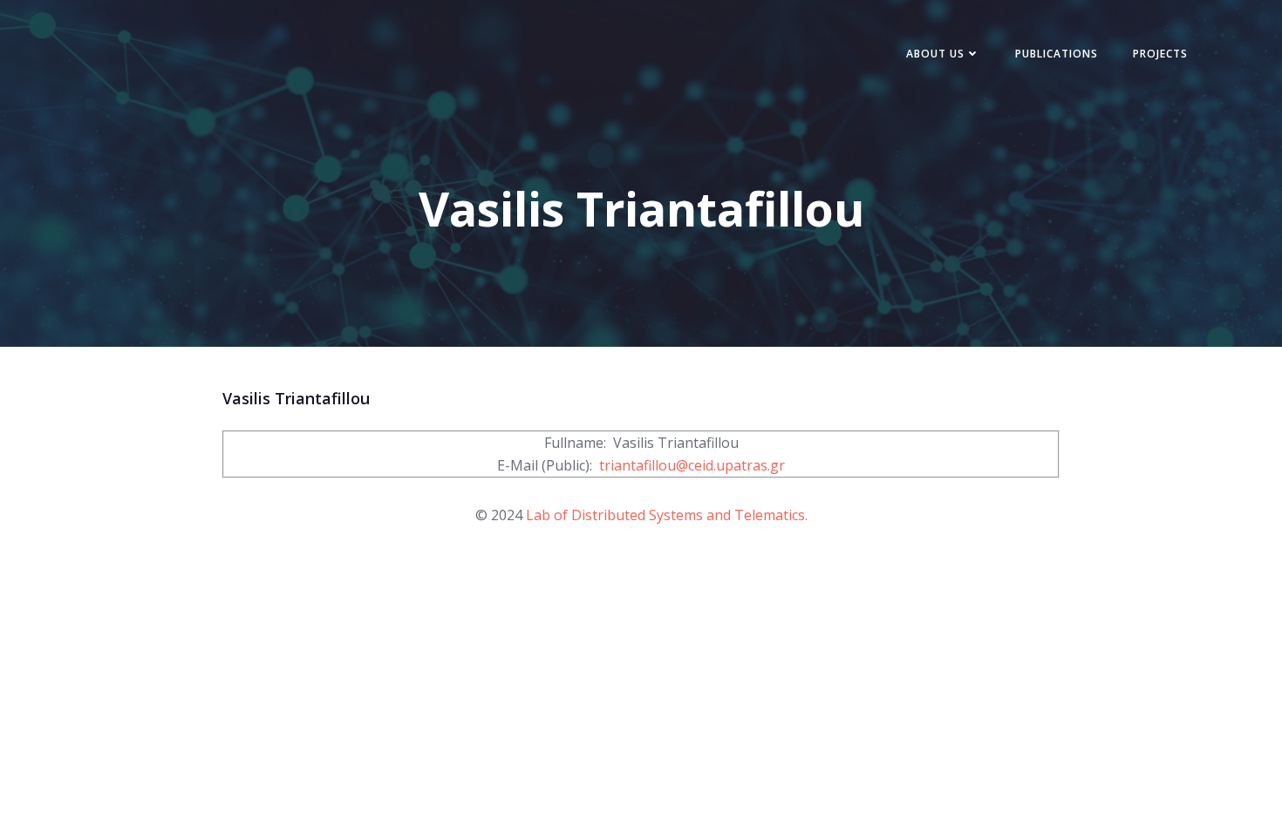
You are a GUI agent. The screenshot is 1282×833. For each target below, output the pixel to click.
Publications (1056, 53)
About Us (935, 53)
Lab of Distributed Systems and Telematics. (667, 515)
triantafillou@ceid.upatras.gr (692, 465)
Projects (1160, 53)
